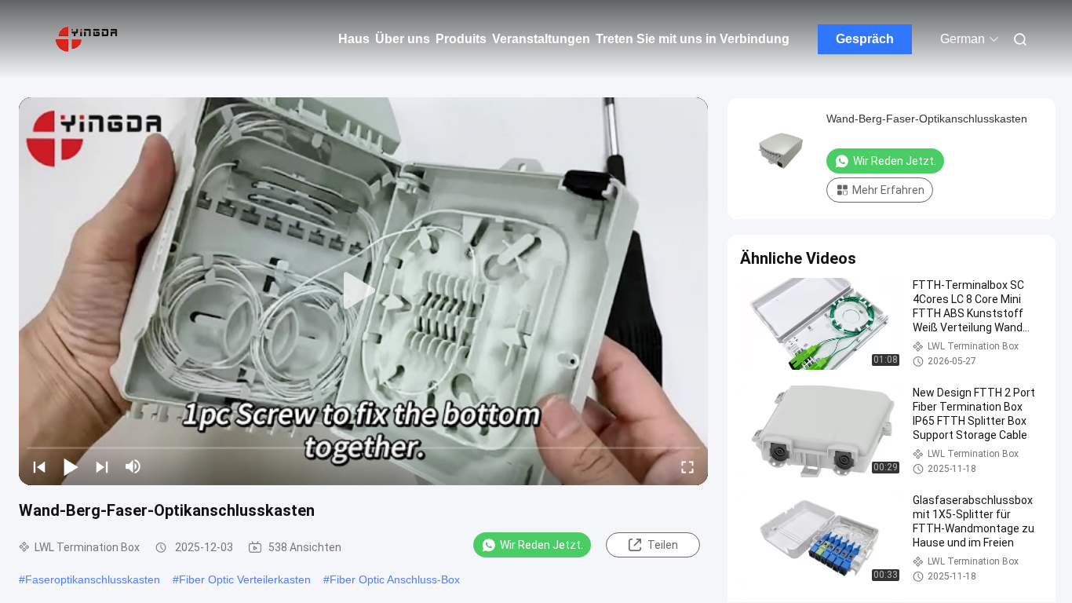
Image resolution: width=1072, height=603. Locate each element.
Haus (354, 39)
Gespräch (865, 39)
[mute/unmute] (133, 466)
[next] (102, 466)
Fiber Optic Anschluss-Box (395, 579)
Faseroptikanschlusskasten (92, 579)
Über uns (402, 39)
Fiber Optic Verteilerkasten (245, 579)
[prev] (39, 466)
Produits (461, 39)
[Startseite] (86, 39)
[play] (363, 291)
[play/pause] (70, 466)
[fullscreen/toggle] (687, 466)
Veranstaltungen (541, 39)
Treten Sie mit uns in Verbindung (692, 39)
